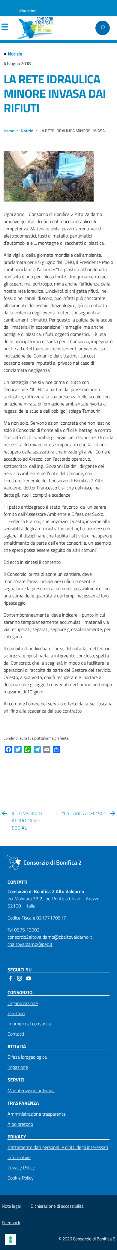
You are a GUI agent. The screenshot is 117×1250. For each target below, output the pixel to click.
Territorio (16, 1013)
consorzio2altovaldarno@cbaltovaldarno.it (50, 936)
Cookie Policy (21, 1177)
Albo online (27, 10)
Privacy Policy (21, 1167)
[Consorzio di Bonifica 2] (37, 27)
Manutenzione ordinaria (31, 1090)
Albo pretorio (20, 1124)
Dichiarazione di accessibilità (57, 1206)
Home (9, 130)
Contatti (16, 1033)
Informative (19, 1157)
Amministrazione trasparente (37, 1113)
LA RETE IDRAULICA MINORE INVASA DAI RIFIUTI (55, 93)
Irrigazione (18, 1067)
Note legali (12, 1206)
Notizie (15, 53)
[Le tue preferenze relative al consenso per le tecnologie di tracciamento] (10, 1239)
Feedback (11, 1222)
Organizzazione (23, 1003)
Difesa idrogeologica (27, 1056)
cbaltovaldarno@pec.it (30, 944)
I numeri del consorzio (29, 1023)
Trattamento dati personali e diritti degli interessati (58, 1147)
